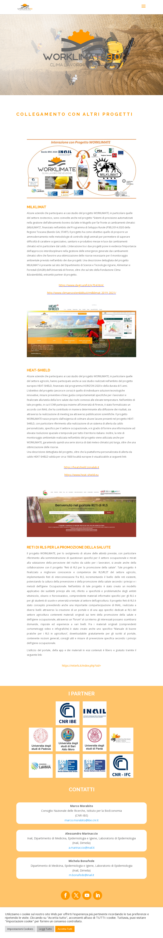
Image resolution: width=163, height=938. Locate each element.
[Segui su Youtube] (86, 895)
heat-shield (38, 370)
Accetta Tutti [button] (65, 929)
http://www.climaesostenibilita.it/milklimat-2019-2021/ (81, 293)
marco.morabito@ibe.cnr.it (82, 820)
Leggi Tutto (45, 929)
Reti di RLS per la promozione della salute (69, 547)
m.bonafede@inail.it (81, 875)
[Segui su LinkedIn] (97, 895)
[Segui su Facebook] (65, 895)
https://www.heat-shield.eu (81, 475)
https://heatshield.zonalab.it (81, 467)
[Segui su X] (76, 895)
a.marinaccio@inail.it (82, 847)
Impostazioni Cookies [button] (20, 929)
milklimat (36, 207)
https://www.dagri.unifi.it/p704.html (81, 285)
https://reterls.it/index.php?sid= (81, 665)
